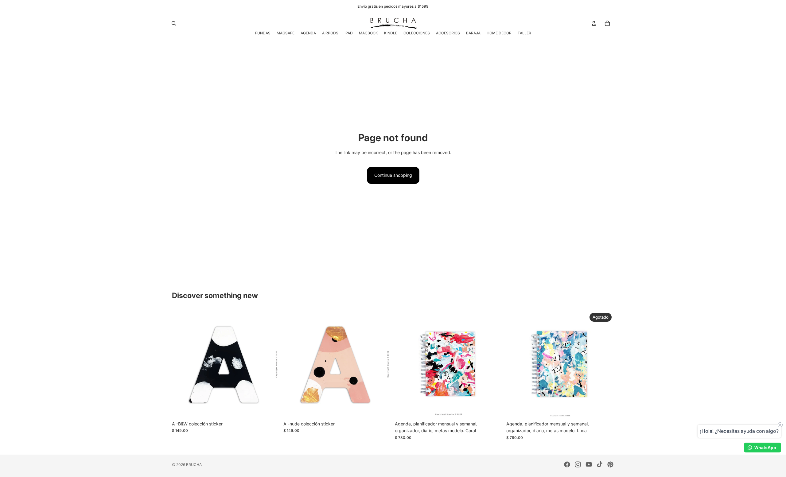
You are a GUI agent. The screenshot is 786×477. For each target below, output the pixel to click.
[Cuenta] (594, 23)
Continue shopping (393, 175)
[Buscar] (174, 23)
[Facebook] (567, 464)
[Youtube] (589, 464)
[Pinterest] (610, 464)
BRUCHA (194, 464)
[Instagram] (578, 464)
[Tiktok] (599, 464)
